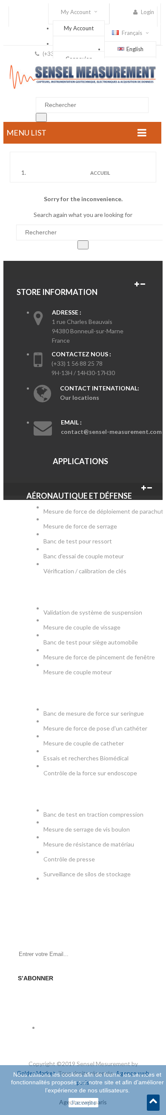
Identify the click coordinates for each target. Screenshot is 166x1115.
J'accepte (83, 1102)
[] (41, 117)
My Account (79, 28)
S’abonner (35, 978)
